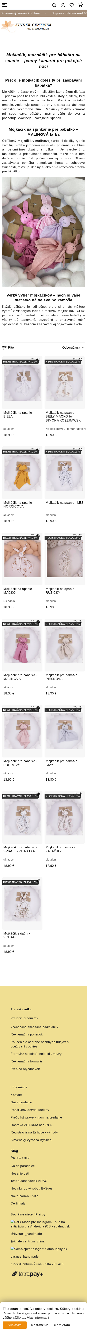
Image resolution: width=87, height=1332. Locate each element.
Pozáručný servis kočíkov (30, 1110)
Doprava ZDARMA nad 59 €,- (32, 1125)
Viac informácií (38, 1317)
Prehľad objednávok (25, 1069)
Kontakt (16, 1095)
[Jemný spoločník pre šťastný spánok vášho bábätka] (43, 232)
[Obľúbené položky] (71, 5)
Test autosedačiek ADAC (29, 1181)
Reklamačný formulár (26, 1061)
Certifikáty (18, 1203)
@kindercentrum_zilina (28, 1241)
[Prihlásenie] (63, 5)
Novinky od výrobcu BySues (32, 1188)
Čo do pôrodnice (23, 1166)
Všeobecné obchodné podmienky (34, 1027)
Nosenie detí (20, 1173)
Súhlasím (15, 1325)
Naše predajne (21, 1102)
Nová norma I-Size (25, 1196)
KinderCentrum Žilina (26, 1264)
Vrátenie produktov (24, 1018)
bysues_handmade (25, 1256)
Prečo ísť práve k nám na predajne (36, 1117)
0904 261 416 (53, 1264)
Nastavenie (40, 1325)
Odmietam (62, 1325)
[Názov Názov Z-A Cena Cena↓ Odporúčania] (72, 347)
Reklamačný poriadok (27, 1034)
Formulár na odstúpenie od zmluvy (36, 1053)
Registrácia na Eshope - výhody (34, 1132)
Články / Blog (20, 1158)
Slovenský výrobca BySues (31, 1140)
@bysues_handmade (26, 1233)
